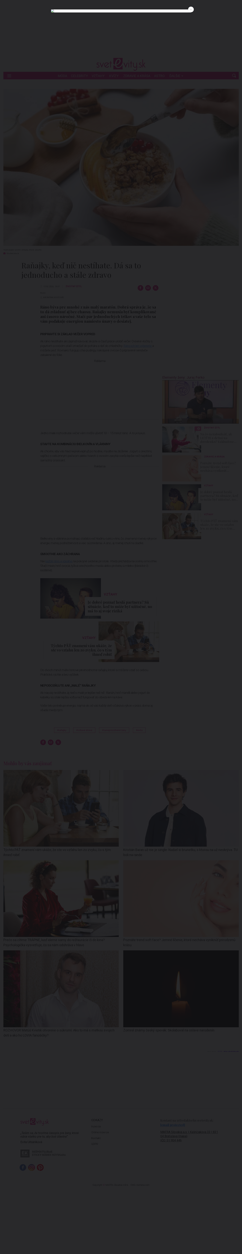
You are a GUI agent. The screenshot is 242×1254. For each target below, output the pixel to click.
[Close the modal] (191, 9)
